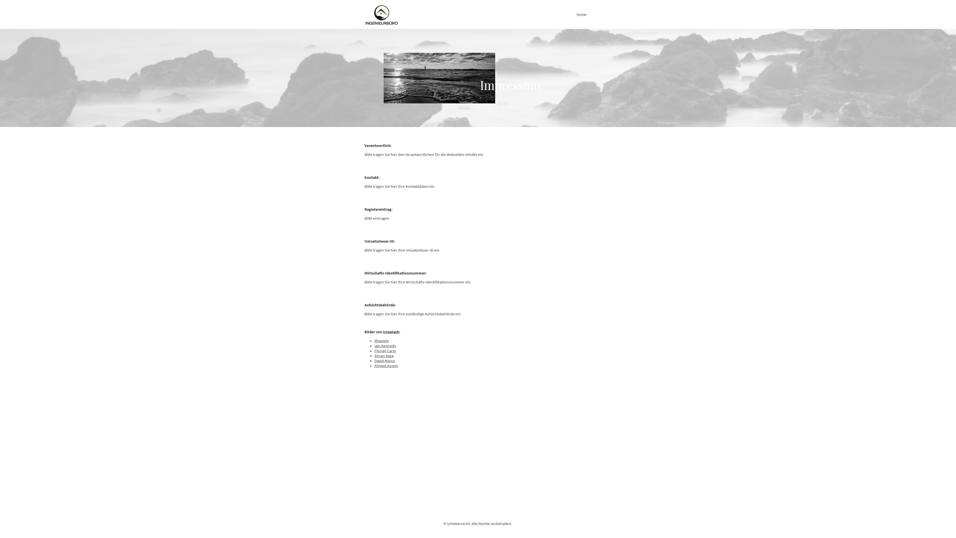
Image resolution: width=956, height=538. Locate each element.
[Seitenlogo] (381, 14)
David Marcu (384, 360)
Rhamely (381, 340)
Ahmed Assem (386, 365)
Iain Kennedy (385, 345)
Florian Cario (385, 350)
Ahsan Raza (384, 355)
